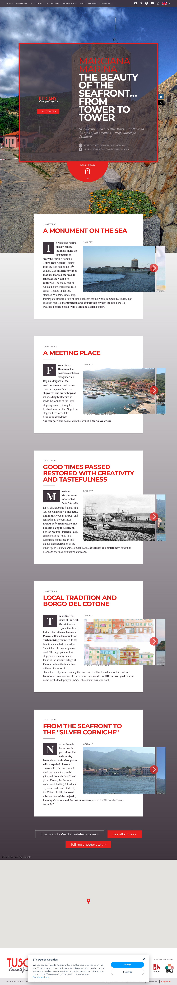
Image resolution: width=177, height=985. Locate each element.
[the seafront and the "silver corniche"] (119, 770)
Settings (127, 972)
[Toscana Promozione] (156, 968)
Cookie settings (41, 977)
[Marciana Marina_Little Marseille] (119, 517)
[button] (166, 3)
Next (154, 268)
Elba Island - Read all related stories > (70, 834)
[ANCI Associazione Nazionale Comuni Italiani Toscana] (166, 968)
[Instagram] (157, 3)
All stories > (48, 111)
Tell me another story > (88, 845)
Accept (127, 964)
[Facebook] (135, 3)
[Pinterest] (146, 3)
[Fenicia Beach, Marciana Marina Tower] (119, 269)
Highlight (21, 3)
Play (82, 3)
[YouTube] (152, 3)
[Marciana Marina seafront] (119, 391)
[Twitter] (141, 3)
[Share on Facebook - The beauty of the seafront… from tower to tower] (161, 96)
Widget (92, 3)
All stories (36, 3)
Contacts (105, 3)
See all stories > (125, 834)
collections (52, 3)
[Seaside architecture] (119, 642)
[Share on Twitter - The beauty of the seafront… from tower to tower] (161, 102)
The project (69, 3)
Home (9, 3)
